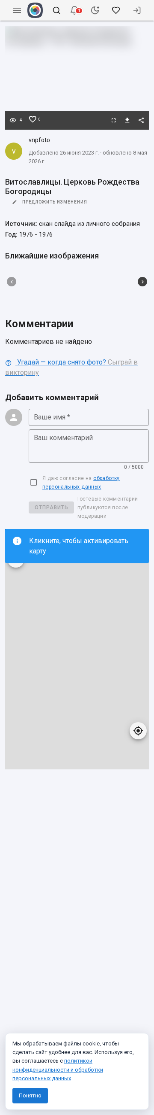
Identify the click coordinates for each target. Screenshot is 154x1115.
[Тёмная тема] (95, 10)
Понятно (30, 1095)
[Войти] (137, 10)
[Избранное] (116, 10)
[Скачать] (127, 120)
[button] (74, 10)
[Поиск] (56, 10)
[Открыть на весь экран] (113, 120)
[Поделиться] (141, 120)
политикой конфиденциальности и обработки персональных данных (57, 1069)
